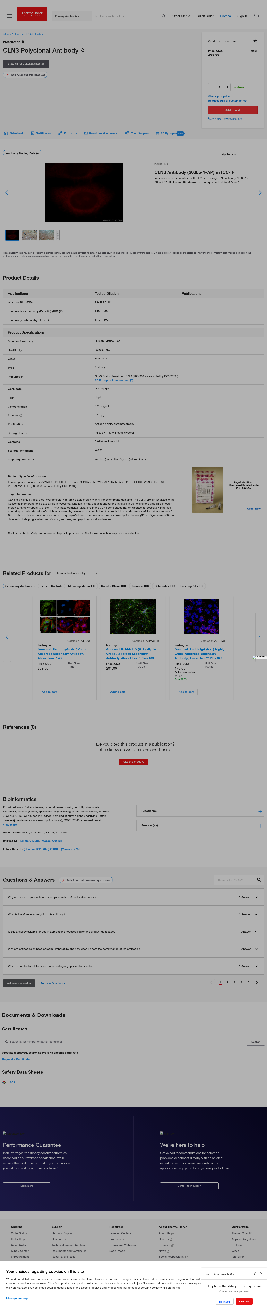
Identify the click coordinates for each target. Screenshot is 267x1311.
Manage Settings (17, 1298)
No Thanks (224, 1301)
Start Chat (244, 1301)
